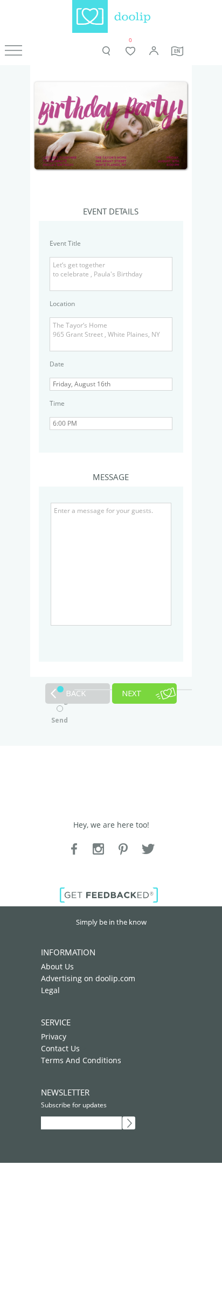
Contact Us (60, 1048)
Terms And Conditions (81, 1060)
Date (57, 364)
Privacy (53, 1036)
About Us (57, 966)
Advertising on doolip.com (88, 978)
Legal (50, 990)
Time (57, 403)
